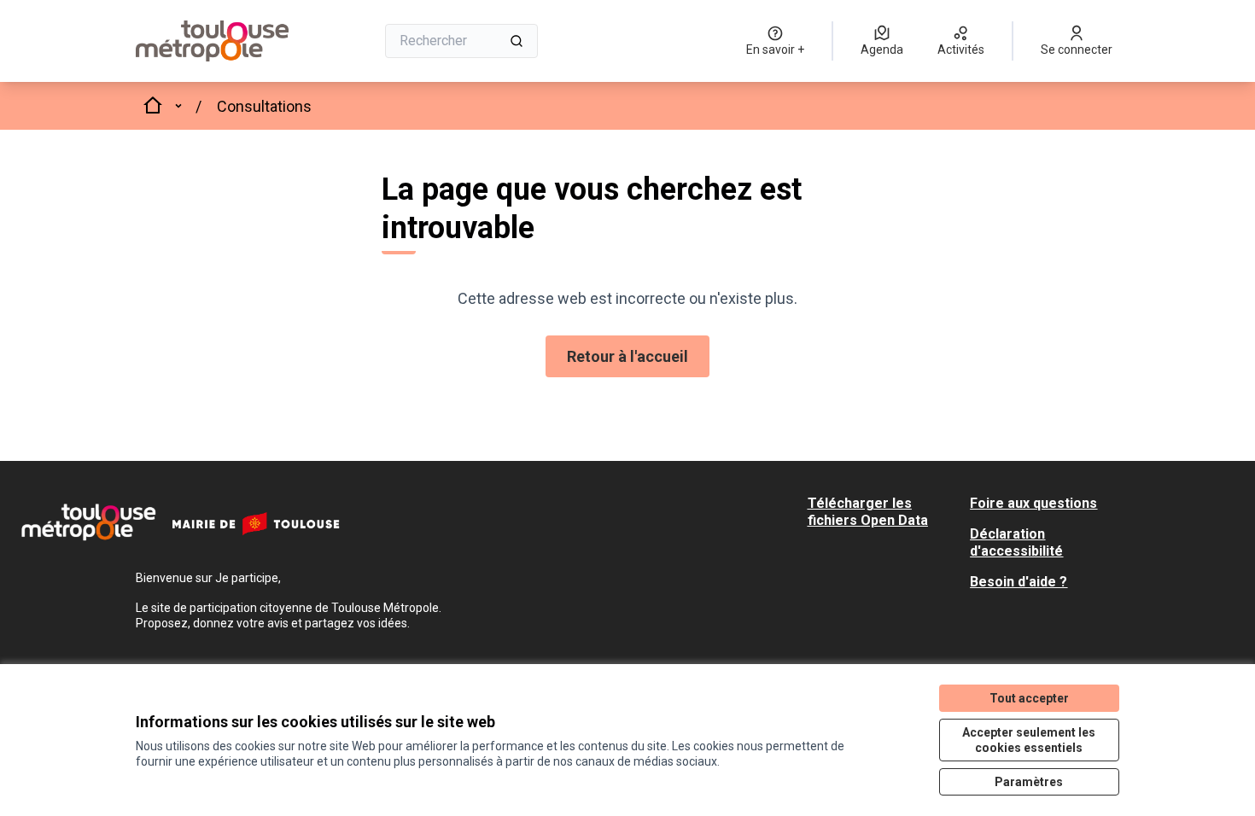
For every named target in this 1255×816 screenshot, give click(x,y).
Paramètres (1029, 782)
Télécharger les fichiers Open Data (868, 511)
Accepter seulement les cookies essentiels (1028, 740)
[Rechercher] (516, 41)
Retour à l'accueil (627, 356)
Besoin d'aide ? (1018, 582)
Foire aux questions (1033, 503)
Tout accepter (1029, 698)
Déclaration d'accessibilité (1016, 542)
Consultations (264, 106)
